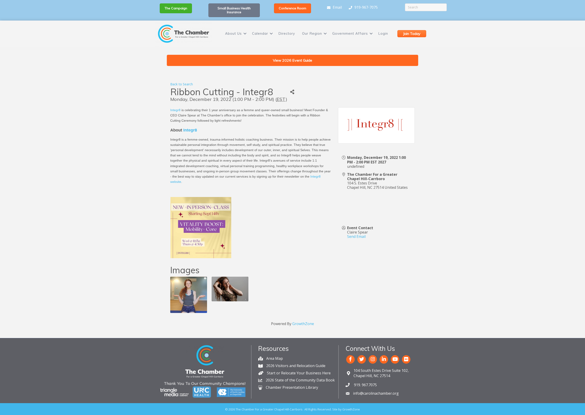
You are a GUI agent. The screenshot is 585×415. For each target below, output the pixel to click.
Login (383, 33)
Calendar (260, 33)
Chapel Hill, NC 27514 (381, 373)
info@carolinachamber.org (376, 393)
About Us (233, 33)
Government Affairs (350, 33)
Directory (286, 33)
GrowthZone (303, 323)
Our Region (312, 33)
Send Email (356, 236)
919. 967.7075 (365, 384)
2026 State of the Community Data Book (300, 380)
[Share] (292, 92)
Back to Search (181, 84)
